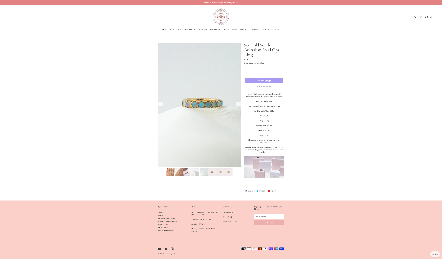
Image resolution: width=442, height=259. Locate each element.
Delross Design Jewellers (169, 254)
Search (160, 212)
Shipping (247, 63)
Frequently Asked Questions (167, 221)
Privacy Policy (163, 224)
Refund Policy (163, 227)
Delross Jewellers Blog (165, 230)
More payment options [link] (264, 86)
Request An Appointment (166, 218)
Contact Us (162, 215)
